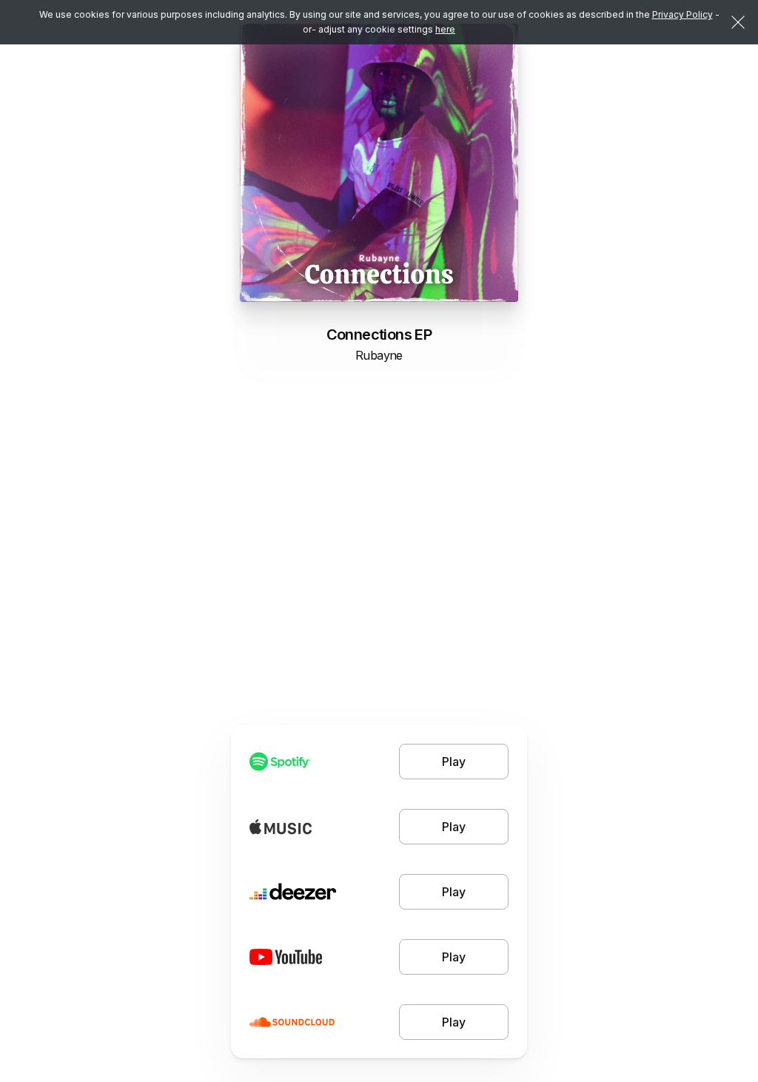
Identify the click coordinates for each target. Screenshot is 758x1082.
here (445, 29)
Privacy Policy (682, 14)
